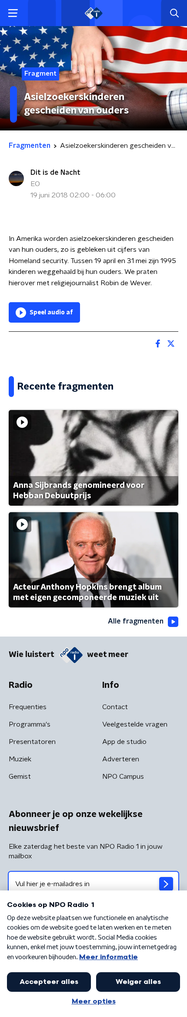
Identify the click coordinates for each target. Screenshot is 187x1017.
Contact (115, 707)
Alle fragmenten (136, 621)
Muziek (20, 759)
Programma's (29, 724)
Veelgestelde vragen (134, 724)
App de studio (124, 741)
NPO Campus (123, 776)
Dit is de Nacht (55, 172)
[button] (12, 13)
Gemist (20, 776)
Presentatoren (32, 741)
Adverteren (120, 759)
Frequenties (28, 707)
